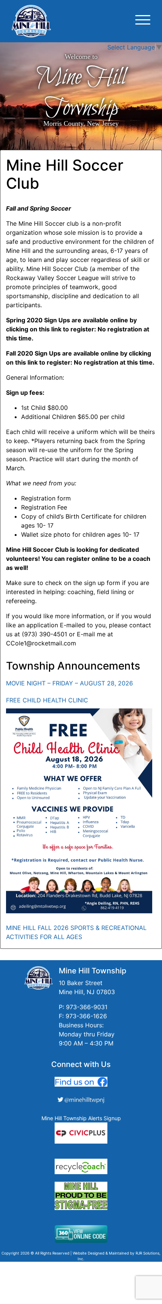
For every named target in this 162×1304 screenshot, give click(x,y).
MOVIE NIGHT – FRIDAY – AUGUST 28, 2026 (69, 683)
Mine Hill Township (81, 93)
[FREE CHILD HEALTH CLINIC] (79, 810)
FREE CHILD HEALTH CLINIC (47, 700)
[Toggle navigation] (142, 21)
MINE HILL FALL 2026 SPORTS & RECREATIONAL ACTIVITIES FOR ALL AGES (76, 932)
